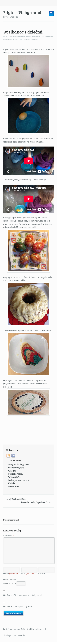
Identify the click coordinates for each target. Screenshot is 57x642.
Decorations (19, 36)
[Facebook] (13, 456)
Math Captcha (9, 579)
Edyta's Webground (22, 12)
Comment (8, 535)
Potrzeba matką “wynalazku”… (36, 502)
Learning (49, 36)
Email (28, 573)
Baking (9, 36)
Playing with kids (10, 39)
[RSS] (8, 456)
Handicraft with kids (35, 36)
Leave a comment (30, 39)
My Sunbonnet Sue (16, 499)
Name (10, 573)
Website (41, 573)
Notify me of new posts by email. (18, 606)
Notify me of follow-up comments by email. (22, 595)
